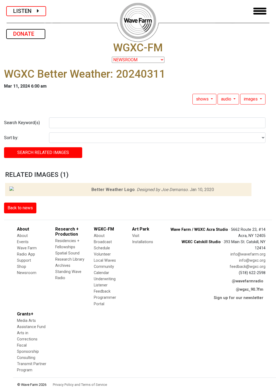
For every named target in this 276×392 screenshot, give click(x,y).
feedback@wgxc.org (247, 266)
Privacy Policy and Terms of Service (80, 385)
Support (24, 260)
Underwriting (105, 279)
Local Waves (105, 260)
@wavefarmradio (247, 281)
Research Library (69, 259)
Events (23, 242)
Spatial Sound (67, 253)
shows (203, 99)
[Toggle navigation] (260, 11)
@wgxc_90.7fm (249, 289)
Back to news (20, 207)
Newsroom (26, 273)
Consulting (26, 357)
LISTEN (25, 11)
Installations (142, 242)
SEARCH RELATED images (43, 152)
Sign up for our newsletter (238, 298)
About (22, 235)
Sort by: (11, 137)
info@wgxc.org (252, 260)
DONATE (25, 34)
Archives (62, 265)
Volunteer (102, 254)
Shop (21, 266)
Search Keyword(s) (22, 122)
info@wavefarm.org (247, 254)
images (251, 99)
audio (226, 99)
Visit (135, 235)
